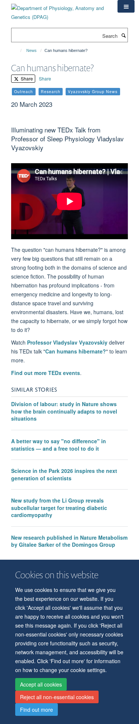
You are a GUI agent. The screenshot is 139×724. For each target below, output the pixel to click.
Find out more (36, 709)
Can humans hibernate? (75, 351)
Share (26, 78)
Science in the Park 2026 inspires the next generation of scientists (64, 474)
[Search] (123, 35)
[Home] (18, 50)
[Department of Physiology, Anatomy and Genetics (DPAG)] (58, 9)
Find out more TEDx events (45, 372)
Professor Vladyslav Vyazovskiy (67, 342)
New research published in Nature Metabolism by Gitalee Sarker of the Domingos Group (69, 541)
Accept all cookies (41, 684)
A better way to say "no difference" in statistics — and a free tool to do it (58, 444)
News (31, 50)
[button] (126, 6)
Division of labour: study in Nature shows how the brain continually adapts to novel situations (64, 411)
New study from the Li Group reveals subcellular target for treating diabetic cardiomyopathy (59, 508)
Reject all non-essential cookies (57, 697)
